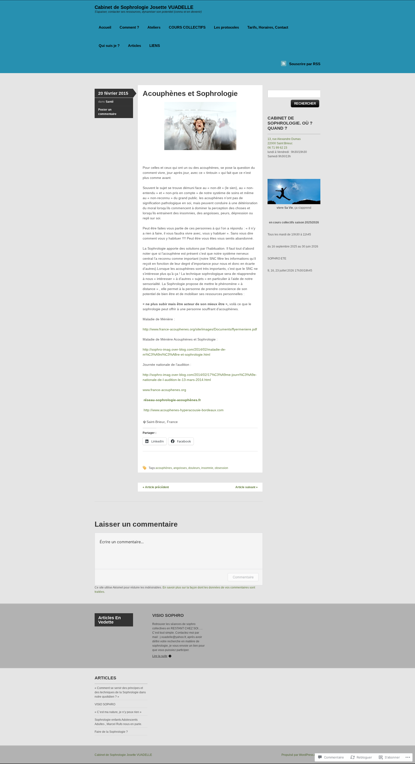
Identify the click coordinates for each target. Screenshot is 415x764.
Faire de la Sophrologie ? (111, 731)
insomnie (207, 468)
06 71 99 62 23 (277, 147)
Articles (134, 46)
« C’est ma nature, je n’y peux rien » (118, 712)
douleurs (194, 468)
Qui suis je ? (109, 46)
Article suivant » (246, 487)
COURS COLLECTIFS (187, 27)
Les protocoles (226, 27)
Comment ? (129, 27)
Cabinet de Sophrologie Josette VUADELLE (144, 7)
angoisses (180, 468)
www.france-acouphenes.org (164, 390)
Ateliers (153, 27)
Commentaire (243, 577)
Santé (110, 101)
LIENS (154, 46)
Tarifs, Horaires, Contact (267, 27)
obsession (221, 468)
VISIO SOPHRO (168, 615)
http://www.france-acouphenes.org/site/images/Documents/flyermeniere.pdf (200, 329)
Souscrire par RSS (304, 64)
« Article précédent (156, 487)
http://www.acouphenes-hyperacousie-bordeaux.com (183, 410)
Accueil (105, 27)
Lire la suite (159, 656)
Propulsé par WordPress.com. (300, 755)
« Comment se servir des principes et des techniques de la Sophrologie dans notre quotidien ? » (120, 692)
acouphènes (164, 468)
